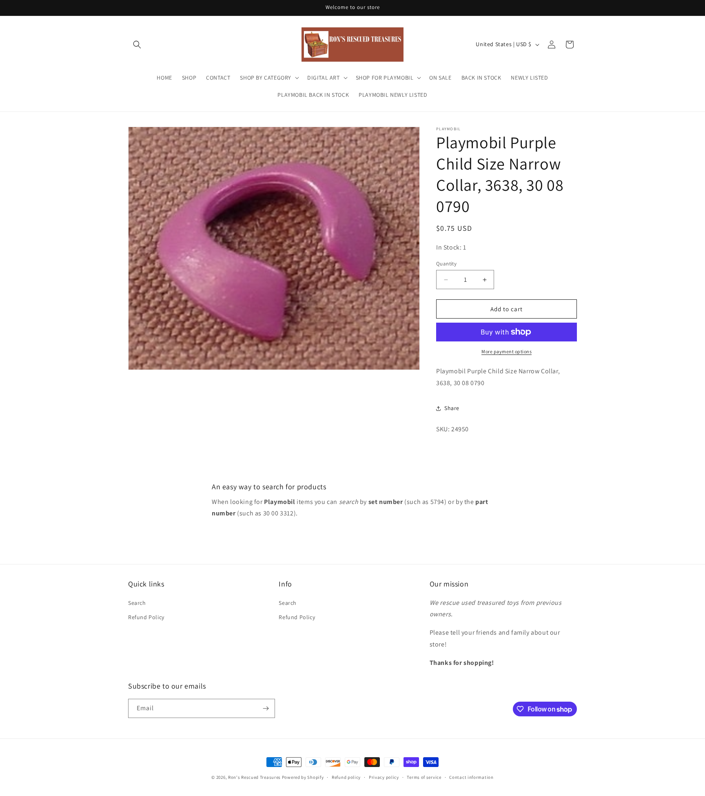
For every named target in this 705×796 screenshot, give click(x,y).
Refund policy (346, 777)
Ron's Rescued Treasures (254, 777)
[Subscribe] (266, 708)
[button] (137, 45)
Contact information (471, 777)
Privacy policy (384, 777)
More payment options (506, 351)
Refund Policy (146, 617)
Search (137, 602)
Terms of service (424, 777)
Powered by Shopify (303, 777)
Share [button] (451, 408)
